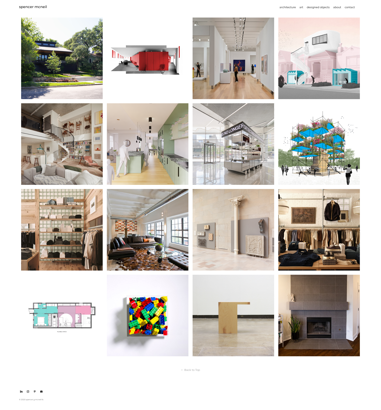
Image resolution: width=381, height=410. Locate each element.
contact (350, 7)
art (301, 7)
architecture (287, 7)
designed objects (318, 7)
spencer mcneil (33, 7)
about (337, 7)
